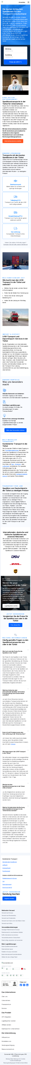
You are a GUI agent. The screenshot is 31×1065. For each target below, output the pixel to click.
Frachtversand (6, 871)
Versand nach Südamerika (8, 918)
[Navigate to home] (8, 2)
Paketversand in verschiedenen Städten (12, 932)
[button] (15, 56)
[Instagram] (24, 985)
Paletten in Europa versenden (9, 951)
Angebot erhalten (9, 898)
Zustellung (8, 55)
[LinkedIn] (27, 985)
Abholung (8, 49)
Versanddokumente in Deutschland (11, 937)
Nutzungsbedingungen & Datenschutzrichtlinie (15, 1063)
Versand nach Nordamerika (9, 915)
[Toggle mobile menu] (28, 2)
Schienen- (18, 464)
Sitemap (8, 1059)
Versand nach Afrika (7, 923)
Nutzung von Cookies (19, 1059)
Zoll (3, 881)
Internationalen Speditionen (9, 862)
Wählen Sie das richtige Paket (9, 957)
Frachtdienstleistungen (12, 450)
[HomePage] (15, 963)
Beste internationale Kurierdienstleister (12, 954)
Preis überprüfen (15, 625)
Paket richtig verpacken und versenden (12, 940)
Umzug (13, 744)
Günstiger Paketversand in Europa (10, 929)
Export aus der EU (7, 887)
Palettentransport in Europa (9, 878)
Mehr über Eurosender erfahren (15, 430)
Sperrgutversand (6, 884)
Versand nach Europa (7, 913)
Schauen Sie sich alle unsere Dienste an (15, 244)
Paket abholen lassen (7, 949)
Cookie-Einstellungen (15, 1060)
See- (12, 464)
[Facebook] (21, 985)
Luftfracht (4, 865)
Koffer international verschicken (10, 935)
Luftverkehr (6, 466)
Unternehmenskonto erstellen (12, 141)
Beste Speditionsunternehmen (9, 946)
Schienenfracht (6, 868)
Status (11, 1059)
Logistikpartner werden (11, 606)
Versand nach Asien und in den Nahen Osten (13, 920)
